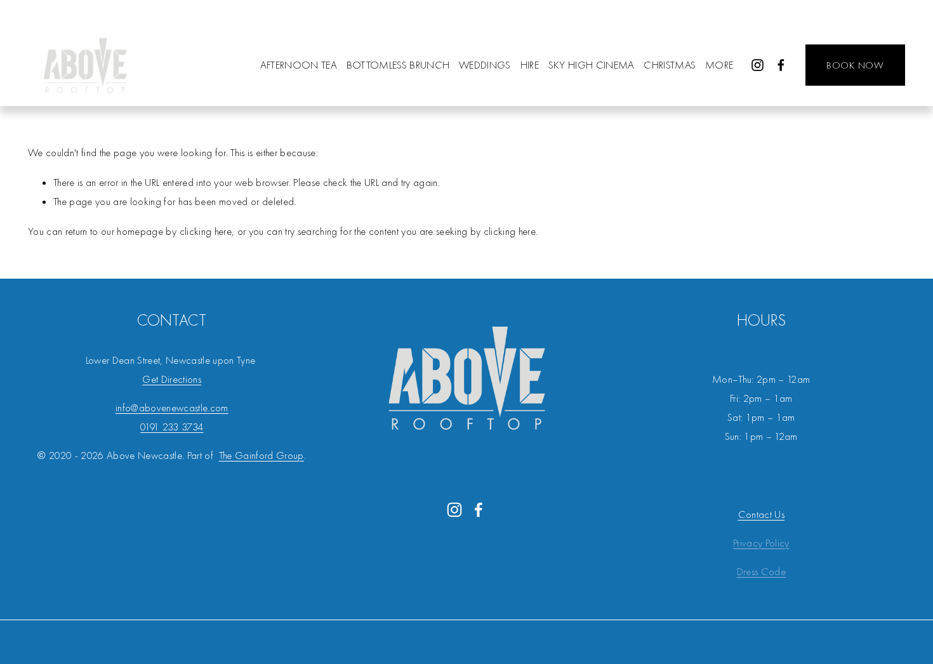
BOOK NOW (855, 65)
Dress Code (761, 571)
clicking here (206, 231)
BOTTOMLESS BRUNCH (398, 65)
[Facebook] (781, 65)
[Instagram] (757, 65)
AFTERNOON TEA (298, 65)
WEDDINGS (485, 65)
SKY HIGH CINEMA (591, 65)
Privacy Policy (761, 543)
